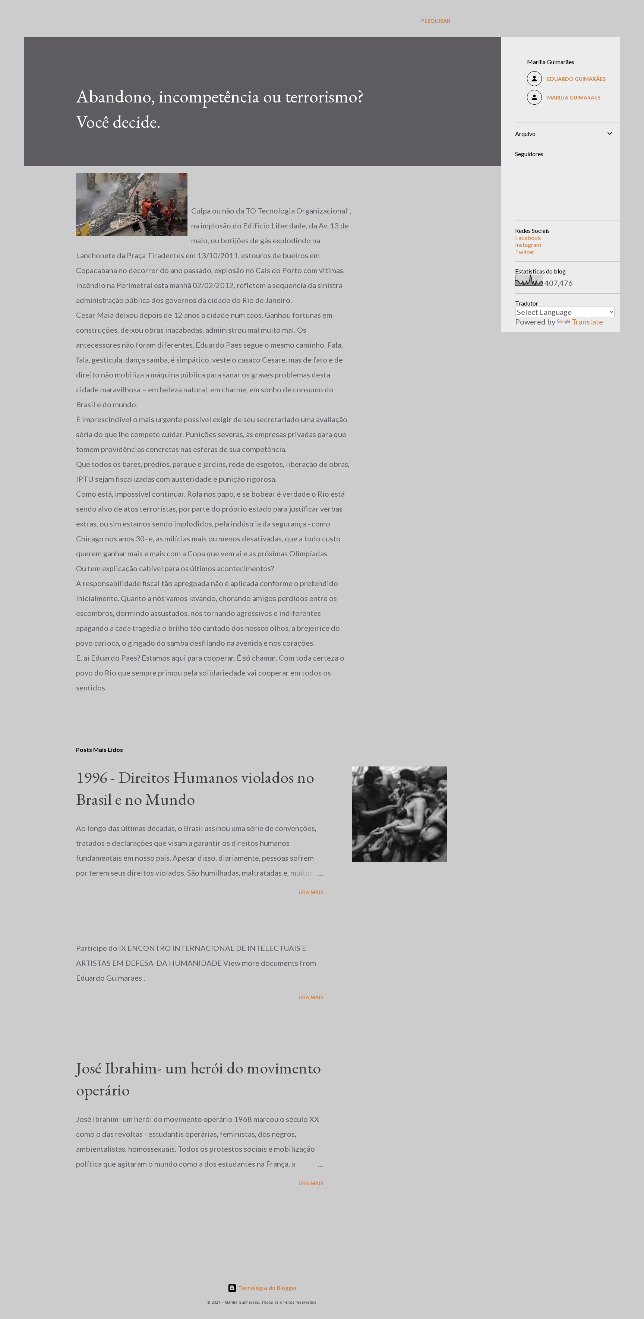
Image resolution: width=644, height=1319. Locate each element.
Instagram (528, 244)
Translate (587, 321)
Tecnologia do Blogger (267, 1287)
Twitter (524, 251)
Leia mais (311, 892)
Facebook (528, 237)
